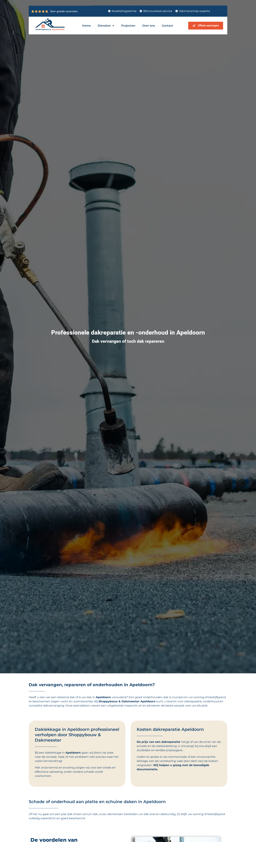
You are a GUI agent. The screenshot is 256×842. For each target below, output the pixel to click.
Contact (167, 25)
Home (86, 25)
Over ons (148, 25)
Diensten (104, 25)
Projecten (128, 25)
